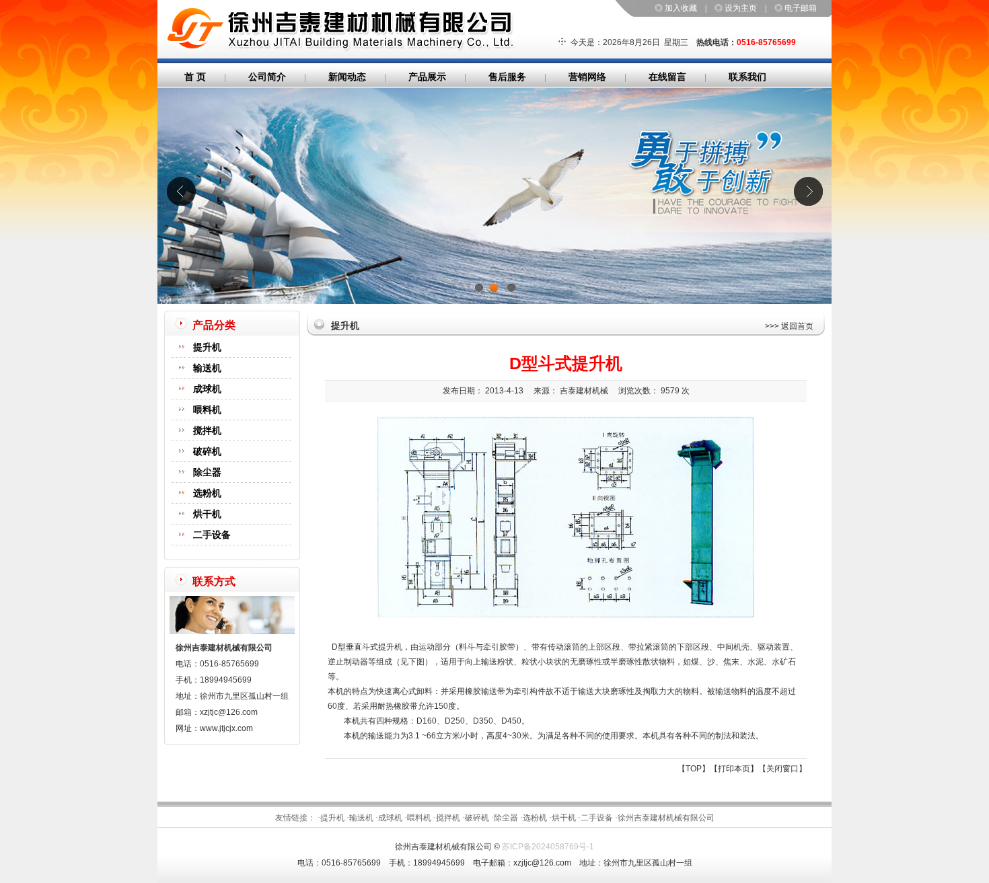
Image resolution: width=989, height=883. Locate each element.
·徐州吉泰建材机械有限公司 (665, 817)
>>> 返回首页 (789, 326)
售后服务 (507, 76)
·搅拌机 (446, 817)
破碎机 (207, 451)
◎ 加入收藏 (676, 8)
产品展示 (427, 76)
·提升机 (331, 817)
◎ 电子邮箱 (795, 8)
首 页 (195, 76)
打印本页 (734, 768)
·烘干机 (562, 817)
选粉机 (207, 493)
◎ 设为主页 (736, 8)
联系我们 (747, 76)
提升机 (207, 347)
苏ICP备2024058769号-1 (548, 846)
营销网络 (587, 76)
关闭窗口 (782, 768)
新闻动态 (347, 76)
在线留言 (667, 76)
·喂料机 (417, 817)
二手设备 (212, 534)
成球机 (207, 388)
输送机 (207, 367)
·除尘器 (504, 817)
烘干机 (207, 513)
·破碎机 (475, 817)
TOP (694, 768)
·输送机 (359, 817)
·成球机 (388, 817)
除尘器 (207, 472)
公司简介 (267, 76)
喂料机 (207, 409)
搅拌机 (207, 430)
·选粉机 (533, 817)
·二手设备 (595, 817)
